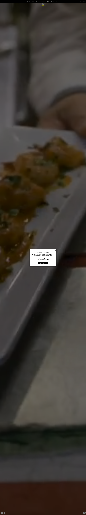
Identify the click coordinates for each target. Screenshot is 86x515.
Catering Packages (43, 263)
